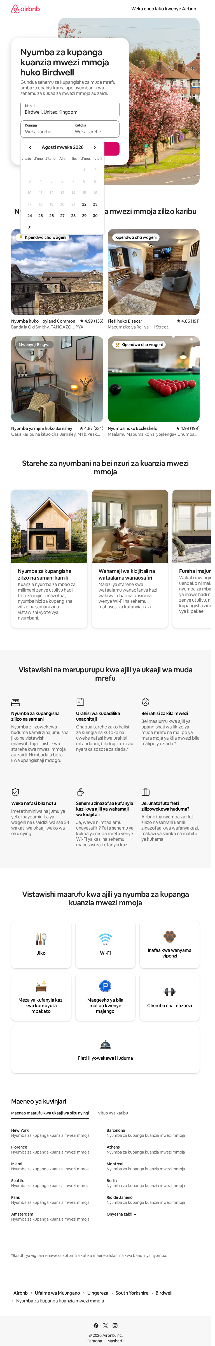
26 (51, 215)
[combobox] (70, 112)
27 (62, 215)
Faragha (94, 1340)
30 (95, 215)
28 (73, 215)
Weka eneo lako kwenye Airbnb (163, 9)
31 (30, 227)
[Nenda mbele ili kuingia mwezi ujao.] (94, 147)
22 (84, 204)
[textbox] (45, 131)
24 (29, 215)
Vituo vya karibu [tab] (113, 1113)
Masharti (115, 1340)
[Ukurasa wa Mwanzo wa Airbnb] (25, 9)
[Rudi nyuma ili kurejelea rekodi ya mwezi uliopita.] (30, 147)
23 (95, 204)
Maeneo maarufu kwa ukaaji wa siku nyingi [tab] (50, 1113)
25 (40, 215)
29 (84, 215)
